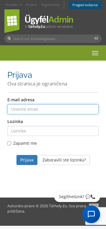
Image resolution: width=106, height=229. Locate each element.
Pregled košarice (85, 5)
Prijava (31, 4)
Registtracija (50, 4)
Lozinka (15, 121)
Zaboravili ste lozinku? (64, 160)
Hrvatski (12, 4)
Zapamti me (25, 143)
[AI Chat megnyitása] (91, 214)
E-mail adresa (20, 99)
